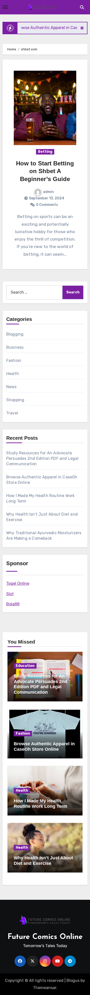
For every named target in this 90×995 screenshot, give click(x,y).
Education (25, 666)
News (11, 386)
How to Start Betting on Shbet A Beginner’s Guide (45, 171)
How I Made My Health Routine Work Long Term (40, 803)
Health (12, 373)
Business (15, 347)
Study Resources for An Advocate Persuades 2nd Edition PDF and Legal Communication (42, 458)
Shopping (15, 400)
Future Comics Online (45, 937)
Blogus (73, 980)
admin (48, 192)
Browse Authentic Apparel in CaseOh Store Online (44, 746)
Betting (45, 152)
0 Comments (47, 205)
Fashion (13, 360)
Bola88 (13, 604)
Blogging (15, 334)
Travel (12, 413)
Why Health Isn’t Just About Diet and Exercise (43, 860)
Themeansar (44, 987)
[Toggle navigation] (5, 7)
